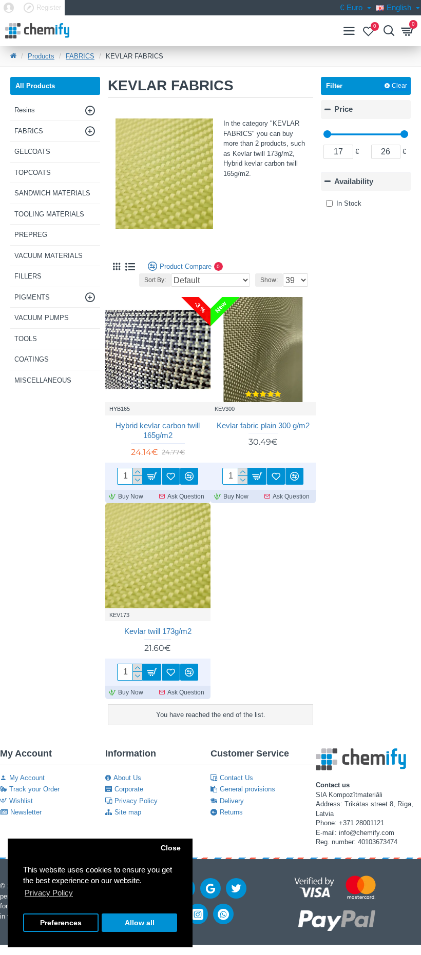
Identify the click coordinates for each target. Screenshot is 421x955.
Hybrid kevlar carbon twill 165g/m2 (158, 430)
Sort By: (155, 280)
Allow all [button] (140, 923)
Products (41, 56)
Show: (269, 280)
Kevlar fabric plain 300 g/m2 (263, 425)
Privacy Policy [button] (49, 892)
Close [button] (171, 848)
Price (343, 109)
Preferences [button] (61, 923)
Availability (353, 181)
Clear (399, 85)
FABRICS (80, 56)
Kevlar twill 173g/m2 (158, 631)
